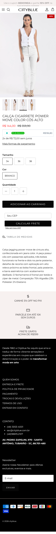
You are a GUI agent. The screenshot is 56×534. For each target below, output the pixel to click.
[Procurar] (10, 9)
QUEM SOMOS (10, 379)
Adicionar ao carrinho (27, 204)
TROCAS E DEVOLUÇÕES (16, 398)
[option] (28, 55)
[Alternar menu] (3, 9)
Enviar (10, 487)
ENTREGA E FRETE (13, 384)
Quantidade (9, 184)
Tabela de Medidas (19, 236)
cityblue (12, 521)
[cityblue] (28, 9)
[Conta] (46, 9)
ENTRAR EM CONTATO (15, 407)
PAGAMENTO (10, 393)
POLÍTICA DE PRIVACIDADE (18, 389)
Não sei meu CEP (13, 228)
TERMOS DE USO (12, 403)
